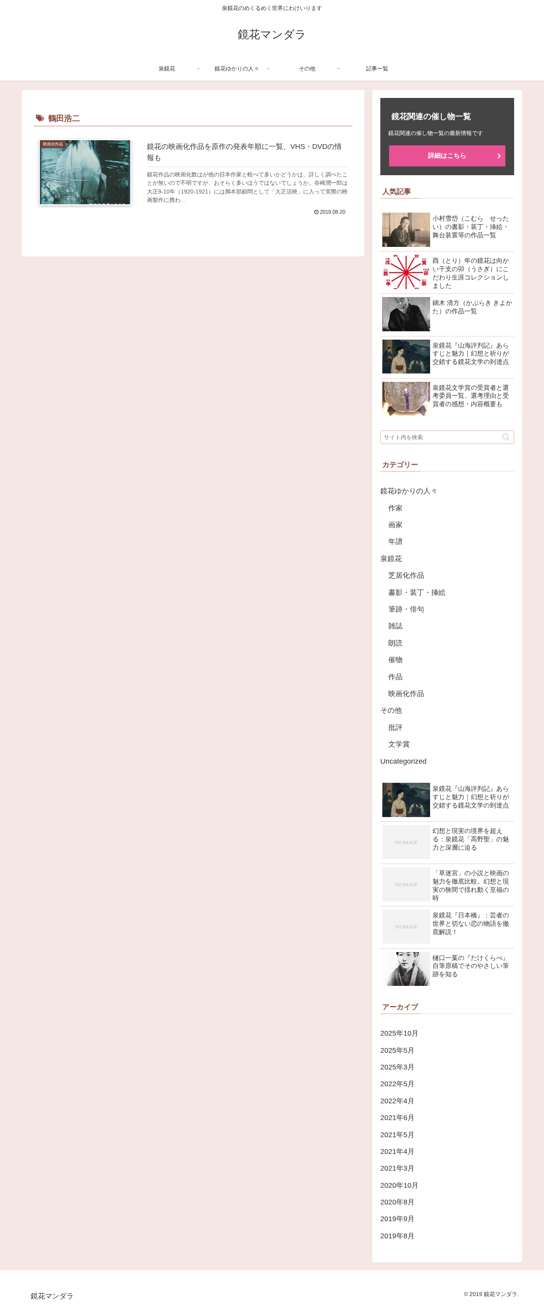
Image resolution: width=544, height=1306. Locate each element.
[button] (506, 437)
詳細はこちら (447, 155)
